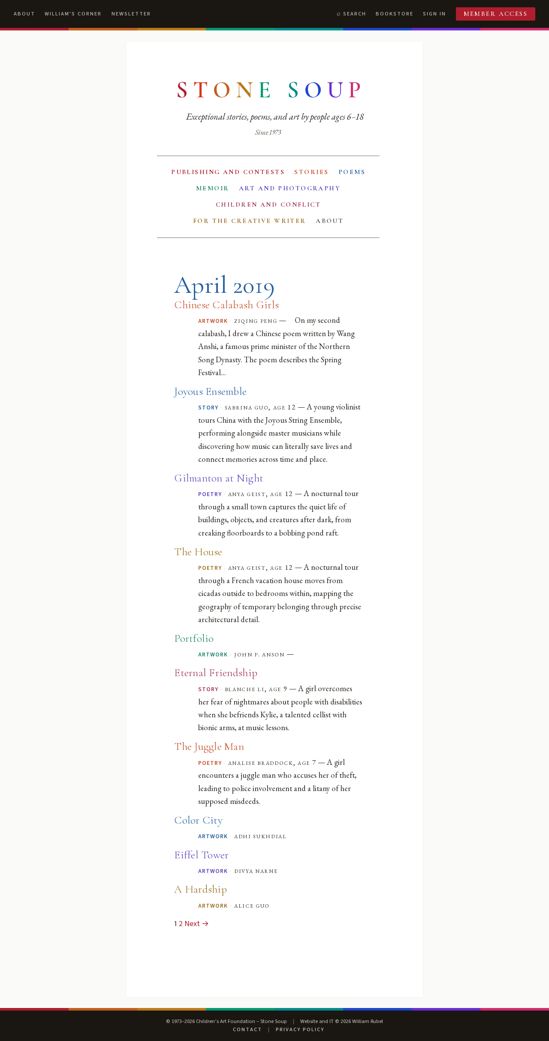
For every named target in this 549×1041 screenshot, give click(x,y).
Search (354, 14)
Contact (247, 1029)
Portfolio (194, 638)
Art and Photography (290, 188)
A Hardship (200, 889)
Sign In (434, 14)
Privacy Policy (300, 1029)
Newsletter (131, 14)
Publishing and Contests (228, 172)
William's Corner (73, 14)
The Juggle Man (209, 746)
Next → (196, 923)
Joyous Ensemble (210, 391)
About (24, 14)
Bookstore (394, 14)
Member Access (496, 14)
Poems (351, 172)
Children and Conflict (268, 204)
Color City (198, 820)
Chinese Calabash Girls (226, 304)
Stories (311, 172)
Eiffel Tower (201, 854)
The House (198, 551)
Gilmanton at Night (218, 477)
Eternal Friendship (215, 672)
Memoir (212, 188)
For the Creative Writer (249, 221)
